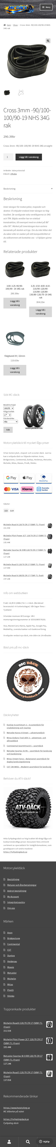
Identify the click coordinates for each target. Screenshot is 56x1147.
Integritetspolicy (16, 902)
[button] (48, 40)
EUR (12, 510)
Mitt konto (9, 1142)
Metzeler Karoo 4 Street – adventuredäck (26, 732)
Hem (9, 25)
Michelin (11, 978)
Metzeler (12, 972)
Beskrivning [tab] (9, 188)
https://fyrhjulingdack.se (15, 852)
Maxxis (10, 967)
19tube (13, 174)
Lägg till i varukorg (29, 156)
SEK (6, 510)
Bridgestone (13, 938)
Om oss (11, 908)
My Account (13, 896)
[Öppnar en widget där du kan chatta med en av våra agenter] (44, 1142)
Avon (9, 932)
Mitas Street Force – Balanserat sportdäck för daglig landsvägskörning (28, 760)
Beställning (13, 879)
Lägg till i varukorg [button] (15, 303)
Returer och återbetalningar (21, 884)
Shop (15, 25)
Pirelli (10, 990)
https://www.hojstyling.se (16, 1107)
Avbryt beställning (16, 890)
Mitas (10, 984)
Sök (28, 1142)
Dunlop (11, 955)
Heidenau (12, 961)
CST (9, 949)
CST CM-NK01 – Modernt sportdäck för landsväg (29, 766)
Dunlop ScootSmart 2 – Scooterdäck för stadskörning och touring (25, 726)
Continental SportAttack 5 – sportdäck (25, 745)
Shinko (10, 995)
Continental (13, 944)
